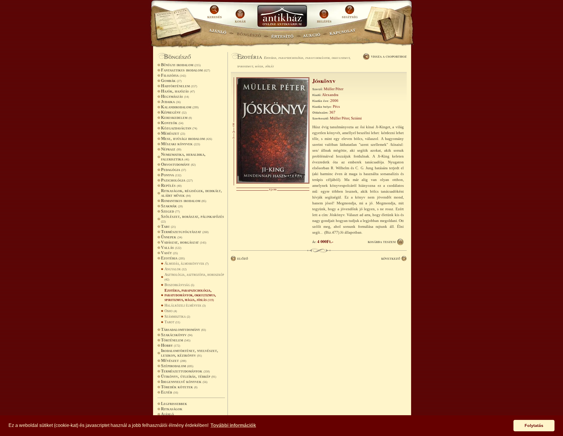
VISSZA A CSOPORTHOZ (389, 56)
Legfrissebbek (174, 403)
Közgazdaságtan (179, 128)
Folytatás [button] (534, 425)
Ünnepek (171, 237)
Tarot (172, 322)
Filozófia (173, 75)
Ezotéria (173, 258)
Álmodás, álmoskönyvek (186, 263)
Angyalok (175, 269)
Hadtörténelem (179, 86)
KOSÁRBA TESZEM (382, 242)
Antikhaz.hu (282, 16)
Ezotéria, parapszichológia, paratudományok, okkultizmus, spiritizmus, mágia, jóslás (190, 295)
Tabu (168, 226)
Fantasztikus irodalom (185, 70)
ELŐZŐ (242, 259)
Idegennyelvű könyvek (184, 381)
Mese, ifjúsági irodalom (186, 138)
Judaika (171, 102)
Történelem (175, 340)
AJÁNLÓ (217, 34)
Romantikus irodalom (183, 201)
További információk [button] (233, 425)
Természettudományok (185, 371)
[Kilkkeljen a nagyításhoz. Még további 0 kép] (272, 182)
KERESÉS (215, 13)
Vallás (171, 247)
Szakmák (172, 206)
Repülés (171, 185)
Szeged (170, 211)
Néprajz (171, 149)
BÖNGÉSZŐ (249, 34)
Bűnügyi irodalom (181, 65)
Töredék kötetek (179, 387)
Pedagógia (173, 169)
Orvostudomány (178, 164)
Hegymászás (175, 96)
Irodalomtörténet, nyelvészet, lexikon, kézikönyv (189, 353)
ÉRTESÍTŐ (282, 34)
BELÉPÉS (325, 13)
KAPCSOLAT (342, 34)
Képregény (173, 112)
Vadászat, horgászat (183, 242)
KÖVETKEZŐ (390, 259)
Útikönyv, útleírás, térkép (188, 376)
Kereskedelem (176, 117)
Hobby (170, 345)
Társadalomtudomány (183, 329)
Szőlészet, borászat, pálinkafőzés (192, 218)
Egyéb (169, 392)
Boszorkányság (179, 285)
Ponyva (171, 175)
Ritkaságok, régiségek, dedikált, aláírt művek (191, 193)
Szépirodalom (177, 366)
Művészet (173, 360)
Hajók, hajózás (178, 91)
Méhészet (173, 133)
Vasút (169, 253)
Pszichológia (177, 180)
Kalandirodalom (180, 107)
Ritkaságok (171, 409)
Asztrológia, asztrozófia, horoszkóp (194, 276)
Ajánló (167, 414)
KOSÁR (240, 13)
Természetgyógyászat (184, 232)
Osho (171, 311)
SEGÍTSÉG (349, 13)
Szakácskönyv (176, 335)
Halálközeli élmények (185, 305)
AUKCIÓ (311, 34)
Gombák (171, 80)
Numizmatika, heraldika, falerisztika (183, 156)
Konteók (172, 123)
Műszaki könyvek (180, 144)
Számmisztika (177, 316)
